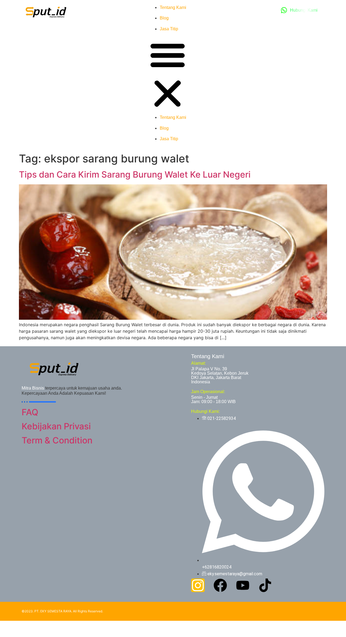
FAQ (30, 412)
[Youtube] (242, 585)
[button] (167, 75)
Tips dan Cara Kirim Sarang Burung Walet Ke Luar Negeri (135, 174)
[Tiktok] (265, 585)
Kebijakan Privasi (56, 426)
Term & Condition (57, 440)
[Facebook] (220, 585)
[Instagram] (198, 585)
